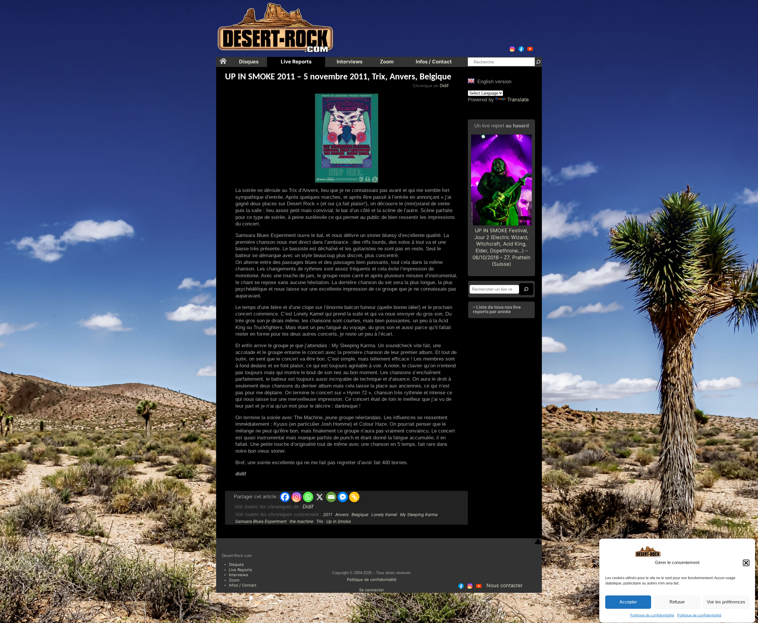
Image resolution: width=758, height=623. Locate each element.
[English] (471, 81)
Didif (444, 85)
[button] (746, 563)
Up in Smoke (338, 521)
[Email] (331, 497)
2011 (327, 514)
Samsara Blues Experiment (261, 521)
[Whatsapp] (308, 497)
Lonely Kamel (384, 514)
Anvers (342, 514)
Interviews (238, 574)
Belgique (359, 514)
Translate (518, 100)
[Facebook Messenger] (343, 497)
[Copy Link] (354, 497)
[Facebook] (285, 497)
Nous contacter (504, 585)
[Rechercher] (538, 61)
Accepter (628, 602)
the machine (301, 521)
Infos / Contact (242, 585)
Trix (319, 521)
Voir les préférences (726, 602)
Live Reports (240, 569)
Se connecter (371, 589)
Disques (236, 564)
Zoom (234, 580)
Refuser (677, 602)
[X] (319, 497)
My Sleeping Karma (419, 514)
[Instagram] (296, 497)
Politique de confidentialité (652, 615)
